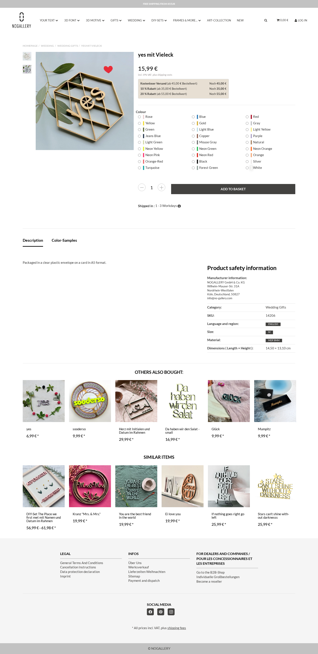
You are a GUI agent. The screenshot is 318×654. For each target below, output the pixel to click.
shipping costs (164, 74)
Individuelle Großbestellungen (217, 577)
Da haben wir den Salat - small (182, 430)
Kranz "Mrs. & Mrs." (87, 514)
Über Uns (135, 563)
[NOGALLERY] (21, 20)
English (273, 324)
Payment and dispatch (144, 580)
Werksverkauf (138, 567)
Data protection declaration (80, 572)
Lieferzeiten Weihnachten (146, 572)
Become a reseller (209, 581)
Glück (216, 429)
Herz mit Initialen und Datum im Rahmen (134, 430)
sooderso (79, 429)
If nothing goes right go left (228, 515)
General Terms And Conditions (81, 563)
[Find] (265, 20)
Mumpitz (264, 429)
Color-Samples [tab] (64, 240)
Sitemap (134, 576)
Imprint (65, 576)
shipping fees (176, 628)
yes (28, 429)
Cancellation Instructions (78, 567)
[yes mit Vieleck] (85, 101)
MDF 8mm (273, 340)
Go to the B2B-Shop (210, 572)
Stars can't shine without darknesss (273, 515)
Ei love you (173, 514)
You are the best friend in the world (135, 515)
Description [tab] (33, 240)
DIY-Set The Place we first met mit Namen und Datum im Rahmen (43, 517)
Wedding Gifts (276, 307)
